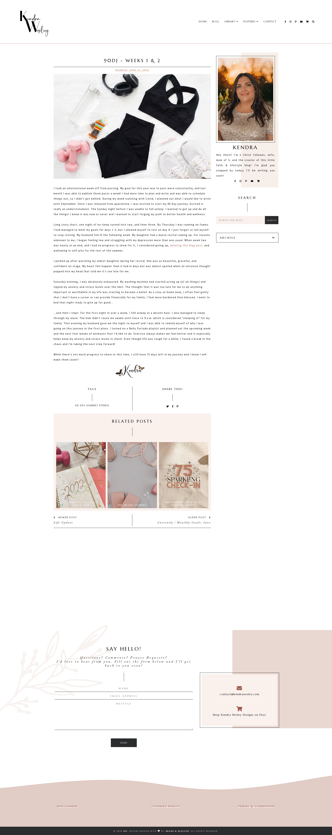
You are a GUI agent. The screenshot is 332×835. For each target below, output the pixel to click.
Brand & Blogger (177, 831)
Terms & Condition (256, 806)
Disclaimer (67, 806)
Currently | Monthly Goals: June (184, 522)
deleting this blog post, (187, 245)
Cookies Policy (166, 806)
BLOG (215, 21)
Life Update (63, 522)
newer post (67, 517)
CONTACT (270, 21)
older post (197, 517)
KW (125, 831)
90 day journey (86, 405)
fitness (104, 405)
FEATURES (250, 21)
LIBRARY (230, 21)
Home (203, 21)
